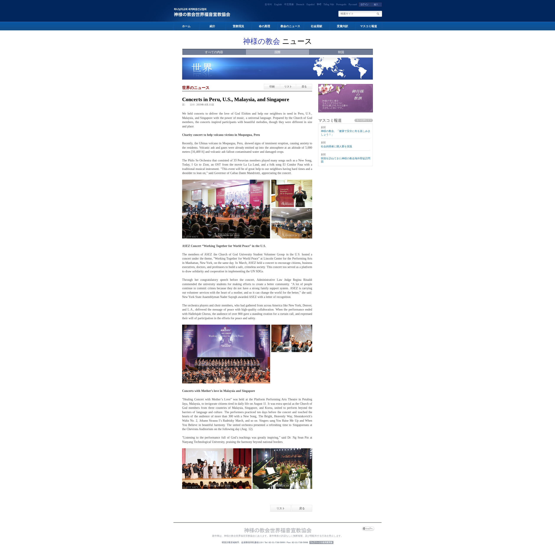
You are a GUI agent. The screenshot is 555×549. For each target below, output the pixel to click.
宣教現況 (238, 26)
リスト (288, 86)
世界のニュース (195, 87)
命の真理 (264, 26)
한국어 (268, 4)
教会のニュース (290, 26)
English (278, 4)
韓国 (341, 52)
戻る (304, 86)
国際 (277, 52)
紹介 (212, 26)
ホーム (186, 26)
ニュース (277, 41)
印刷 (272, 86)
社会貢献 (316, 26)
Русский (353, 4)
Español (311, 4)
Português (341, 4)
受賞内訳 (342, 26)
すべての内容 (214, 52)
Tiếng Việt (328, 4)
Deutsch (300, 4)
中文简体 (289, 4)
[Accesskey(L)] (364, 4)
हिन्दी (319, 4)
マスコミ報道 (368, 26)
